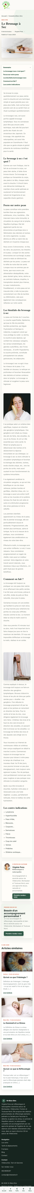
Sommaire (7, 67)
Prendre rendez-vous (20, 896)
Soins (10, 1189)
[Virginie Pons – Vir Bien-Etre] (6, 5)
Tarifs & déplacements (9, 1146)
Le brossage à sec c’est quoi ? (14, 71)
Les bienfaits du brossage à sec (14, 78)
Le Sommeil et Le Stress (14, 1023)
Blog (3, 1152)
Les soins (5, 1143)
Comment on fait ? (10, 81)
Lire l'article (7, 993)
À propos (5, 1149)
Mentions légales (7, 1186)
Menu (30, 1189)
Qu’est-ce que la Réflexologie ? (16, 1070)
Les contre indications (11, 84)
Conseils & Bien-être (15, 16)
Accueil (4, 16)
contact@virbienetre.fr (10, 1175)
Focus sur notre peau (11, 74)
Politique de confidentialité (22, 1186)
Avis (23, 1189)
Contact (4, 1155)
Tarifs (17, 1189)
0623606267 (6, 1171)
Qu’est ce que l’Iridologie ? (15, 977)
